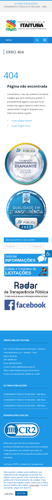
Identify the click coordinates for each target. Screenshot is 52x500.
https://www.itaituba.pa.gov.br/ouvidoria (21, 370)
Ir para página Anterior (21, 120)
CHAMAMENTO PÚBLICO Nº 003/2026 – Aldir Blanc (25, 394)
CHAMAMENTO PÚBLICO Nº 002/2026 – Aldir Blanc (27, 6)
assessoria (34, 446)
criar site (21, 443)
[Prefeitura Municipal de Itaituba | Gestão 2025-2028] (26, 25)
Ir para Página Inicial (20, 125)
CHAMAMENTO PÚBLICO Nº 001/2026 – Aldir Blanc (25, 405)
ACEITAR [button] (21, 493)
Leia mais (34, 485)
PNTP (15, 464)
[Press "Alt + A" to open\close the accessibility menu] (48, 253)
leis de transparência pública (30, 454)
